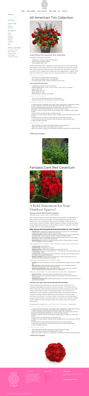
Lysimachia (11, 41)
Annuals (10, 26)
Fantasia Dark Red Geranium (52, 167)
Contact (65, 11)
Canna (9, 33)
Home (23, 11)
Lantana (10, 39)
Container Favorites (13, 50)
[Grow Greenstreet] (44, 4)
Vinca (9, 44)
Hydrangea (10, 38)
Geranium (10, 36)
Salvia (9, 43)
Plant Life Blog (42, 11)
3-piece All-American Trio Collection (57, 304)
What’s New (52, 11)
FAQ (59, 11)
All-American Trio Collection (51, 17)
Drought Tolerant (12, 53)
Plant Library (31, 11)
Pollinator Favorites (13, 56)
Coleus (9, 34)
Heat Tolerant (11, 55)
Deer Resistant (12, 51)
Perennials (10, 27)
